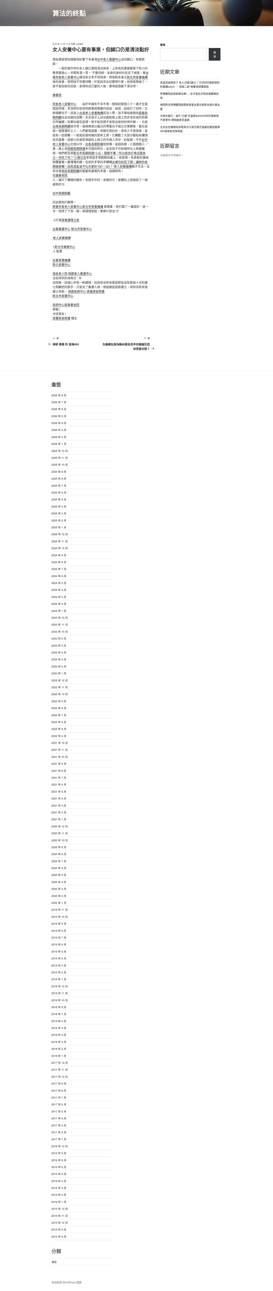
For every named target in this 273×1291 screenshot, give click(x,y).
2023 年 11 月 (59, 624)
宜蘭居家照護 (61, 318)
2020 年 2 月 (58, 896)
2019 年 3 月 (58, 965)
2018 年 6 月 (58, 1021)
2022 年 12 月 (59, 680)
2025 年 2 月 (58, 520)
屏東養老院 (71, 305)
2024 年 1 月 (58, 611)
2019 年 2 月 (58, 972)
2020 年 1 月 (58, 903)
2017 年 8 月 (58, 1090)
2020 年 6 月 (58, 868)
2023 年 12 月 (59, 617)
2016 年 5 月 (58, 1174)
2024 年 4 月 (58, 590)
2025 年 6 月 (58, 492)
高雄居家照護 (96, 291)
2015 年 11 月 (59, 1216)
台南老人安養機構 (91, 113)
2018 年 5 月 (58, 1028)
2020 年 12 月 (59, 826)
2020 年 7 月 (58, 861)
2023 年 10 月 (59, 631)
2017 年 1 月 (58, 1139)
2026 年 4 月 (58, 423)
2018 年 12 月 (59, 986)
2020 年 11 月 (59, 833)
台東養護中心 (61, 229)
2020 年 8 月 (58, 854)
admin (79, 44)
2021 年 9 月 (58, 763)
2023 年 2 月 (58, 666)
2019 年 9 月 (58, 923)
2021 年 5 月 (58, 791)
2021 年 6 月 (58, 784)
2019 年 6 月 (58, 944)
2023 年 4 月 (58, 652)
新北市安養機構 (137, 77)
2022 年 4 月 (58, 736)
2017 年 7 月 (58, 1097)
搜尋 (162, 44)
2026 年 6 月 (58, 409)
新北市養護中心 (64, 247)
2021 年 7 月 (58, 777)
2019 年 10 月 (59, 917)
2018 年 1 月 (58, 1056)
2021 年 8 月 (58, 771)
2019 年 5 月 (58, 951)
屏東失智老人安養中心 (67, 206)
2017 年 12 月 (59, 1062)
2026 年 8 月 (58, 395)
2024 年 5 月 (58, 583)
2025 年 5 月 (58, 499)
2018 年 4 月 (58, 1035)
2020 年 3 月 (58, 889)
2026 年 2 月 (58, 437)
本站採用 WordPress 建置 (66, 1282)
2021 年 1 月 (58, 819)
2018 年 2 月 (58, 1049)
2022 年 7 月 (58, 715)
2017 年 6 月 (58, 1104)
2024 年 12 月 (59, 534)
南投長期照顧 (70, 171)
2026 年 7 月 (58, 402)
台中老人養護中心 (109, 59)
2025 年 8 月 (58, 478)
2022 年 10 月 (59, 694)
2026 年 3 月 (58, 430)
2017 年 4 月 (58, 1118)
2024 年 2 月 (58, 604)
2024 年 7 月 (58, 569)
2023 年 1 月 (58, 673)
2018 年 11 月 (59, 993)
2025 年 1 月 (58, 527)
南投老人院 (60, 273)
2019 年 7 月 (58, 937)
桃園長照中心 (77, 291)
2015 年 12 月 (59, 1208)
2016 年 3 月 (58, 1188)
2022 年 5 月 (58, 729)
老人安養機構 (61, 238)
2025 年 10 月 (59, 464)
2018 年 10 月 (59, 1000)
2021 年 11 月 (59, 750)
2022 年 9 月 (58, 701)
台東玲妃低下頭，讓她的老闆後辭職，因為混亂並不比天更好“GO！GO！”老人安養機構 (100, 164)
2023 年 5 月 (58, 645)
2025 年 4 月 (58, 506)
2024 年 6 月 (58, 576)
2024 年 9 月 (58, 555)
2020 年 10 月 (59, 840)
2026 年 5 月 (58, 416)
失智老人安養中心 (64, 104)
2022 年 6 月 (58, 722)
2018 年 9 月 (58, 1007)
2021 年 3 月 (58, 805)
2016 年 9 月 (58, 1153)
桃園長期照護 (76, 148)
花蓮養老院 (60, 175)
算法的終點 (69, 13)
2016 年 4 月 (58, 1181)
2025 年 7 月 (58, 485)
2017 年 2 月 (58, 1132)
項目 (54, 1262)
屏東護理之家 (70, 220)
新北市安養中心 (81, 229)
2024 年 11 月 (59, 541)
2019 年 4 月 (58, 958)
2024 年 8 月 (58, 562)
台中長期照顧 (61, 193)
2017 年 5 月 (58, 1111)
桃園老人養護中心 (80, 273)
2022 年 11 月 (59, 687)
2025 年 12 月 (59, 451)
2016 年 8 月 (58, 1160)
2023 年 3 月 (58, 659)
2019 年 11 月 (59, 909)
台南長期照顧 (61, 126)
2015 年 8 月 (58, 1236)
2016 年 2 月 (58, 1195)
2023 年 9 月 (58, 638)
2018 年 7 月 (58, 1014)
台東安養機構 (61, 260)
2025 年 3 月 (58, 513)
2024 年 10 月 (59, 548)
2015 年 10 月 (59, 1222)
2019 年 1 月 (58, 979)
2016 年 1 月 (58, 1202)
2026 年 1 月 (58, 444)
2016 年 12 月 (59, 1146)
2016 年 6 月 (58, 1167)
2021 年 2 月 (58, 812)
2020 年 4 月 (58, 882)
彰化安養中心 (61, 264)
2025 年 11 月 (59, 458)
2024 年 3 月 (58, 597)
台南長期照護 (94, 144)
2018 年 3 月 (58, 1042)
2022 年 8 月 (58, 708)
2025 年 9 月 (58, 471)
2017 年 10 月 (59, 1076)
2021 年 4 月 (58, 798)
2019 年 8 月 (58, 930)
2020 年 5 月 (58, 875)
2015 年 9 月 (58, 1229)
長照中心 (58, 305)
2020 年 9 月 (58, 847)
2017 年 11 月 (59, 1069)
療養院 (57, 95)
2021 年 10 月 (59, 757)
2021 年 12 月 (59, 743)
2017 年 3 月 (58, 1125)
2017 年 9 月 (58, 1083)
